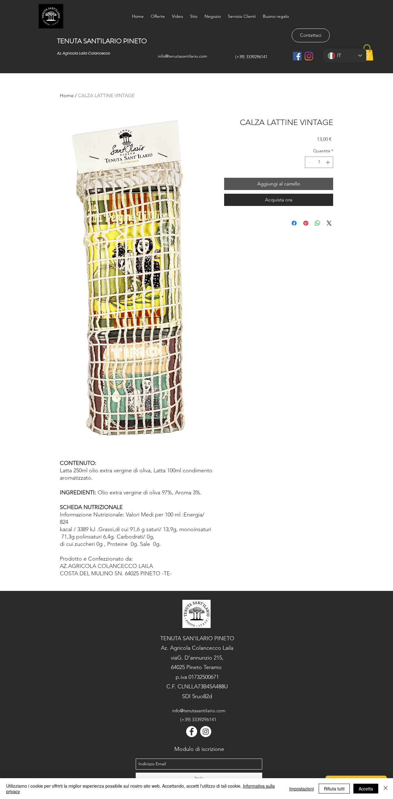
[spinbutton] (319, 162)
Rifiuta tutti (334, 789)
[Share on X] (329, 223)
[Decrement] (309, 162)
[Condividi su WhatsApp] (317, 223)
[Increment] (328, 162)
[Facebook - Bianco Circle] (191, 731)
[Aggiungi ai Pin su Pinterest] (305, 223)
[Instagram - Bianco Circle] (205, 731)
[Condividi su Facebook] (294, 223)
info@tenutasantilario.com (182, 56)
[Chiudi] (385, 788)
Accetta (366, 789)
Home (67, 95)
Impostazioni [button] (301, 789)
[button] (367, 52)
